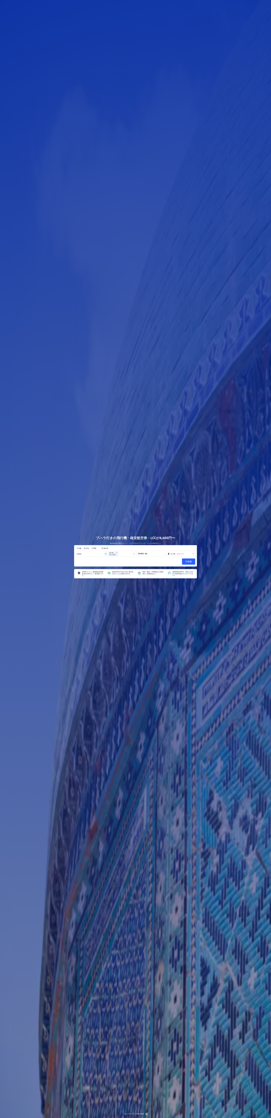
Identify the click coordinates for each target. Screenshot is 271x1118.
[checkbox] (105, 548)
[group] (90, 554)
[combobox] (79, 553)
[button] (226, 3)
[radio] (79, 548)
